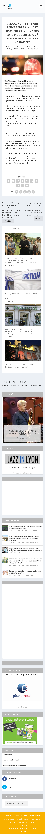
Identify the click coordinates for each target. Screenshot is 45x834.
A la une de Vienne (23, 543)
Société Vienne (33, 543)
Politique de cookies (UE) (22, 825)
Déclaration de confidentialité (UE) (19, 828)
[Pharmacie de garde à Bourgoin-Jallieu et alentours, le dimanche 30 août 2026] (5, 528)
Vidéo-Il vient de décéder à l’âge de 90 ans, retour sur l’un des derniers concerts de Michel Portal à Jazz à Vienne (22, 432)
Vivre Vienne (12, 822)
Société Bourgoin (35, 530)
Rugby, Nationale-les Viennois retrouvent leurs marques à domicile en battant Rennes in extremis (25, 550)
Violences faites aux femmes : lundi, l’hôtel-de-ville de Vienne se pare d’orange (22, 365)
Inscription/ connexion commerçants (14, 765)
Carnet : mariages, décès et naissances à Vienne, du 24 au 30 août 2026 (25, 572)
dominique (17, 46)
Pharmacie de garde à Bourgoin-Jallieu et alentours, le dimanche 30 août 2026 (25, 527)
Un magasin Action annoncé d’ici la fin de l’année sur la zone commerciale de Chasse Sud (22, 295)
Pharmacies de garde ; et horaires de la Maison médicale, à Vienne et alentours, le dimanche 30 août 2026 (24, 538)
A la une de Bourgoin (24, 530)
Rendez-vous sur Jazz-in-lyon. (22, 473)
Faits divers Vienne (18, 48)
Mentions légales (8, 819)
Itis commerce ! (35, 815)
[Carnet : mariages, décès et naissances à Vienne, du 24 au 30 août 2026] (5, 572)
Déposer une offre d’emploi (11, 760)
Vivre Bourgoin (30, 822)
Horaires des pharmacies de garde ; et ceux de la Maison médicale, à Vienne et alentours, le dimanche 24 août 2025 (22, 331)
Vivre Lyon (21, 822)
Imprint (34, 828)
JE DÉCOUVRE (22, 707)
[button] (19, 440)
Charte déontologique (22, 819)
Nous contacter (7, 755)
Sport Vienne (33, 553)
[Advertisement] (20, 500)
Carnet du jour (33, 575)
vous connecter (15, 385)
